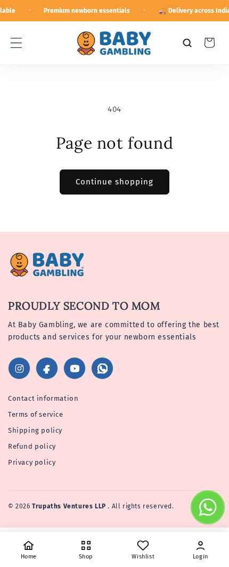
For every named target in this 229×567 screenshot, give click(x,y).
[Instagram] (19, 368)
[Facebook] (47, 368)
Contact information (43, 398)
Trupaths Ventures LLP (70, 506)
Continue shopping (114, 182)
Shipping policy (35, 430)
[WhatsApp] (102, 368)
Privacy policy (31, 462)
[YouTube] (74, 368)
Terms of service (35, 414)
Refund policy (32, 446)
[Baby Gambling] (48, 266)
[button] (16, 42)
